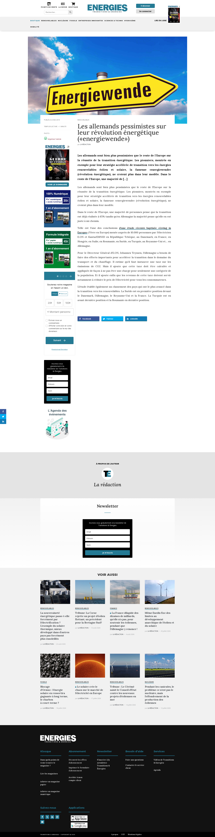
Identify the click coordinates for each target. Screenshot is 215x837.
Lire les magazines (49, 773)
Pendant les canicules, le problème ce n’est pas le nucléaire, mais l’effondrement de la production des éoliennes (159, 694)
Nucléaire (63, 21)
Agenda (157, 770)
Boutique (35, 21)
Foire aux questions (134, 760)
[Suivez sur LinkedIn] (52, 817)
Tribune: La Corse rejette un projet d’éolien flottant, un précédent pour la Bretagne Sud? (90, 617)
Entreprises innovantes (91, 21)
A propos (114, 834)
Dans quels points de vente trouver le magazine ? (49, 763)
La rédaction (85, 144)
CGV (123, 834)
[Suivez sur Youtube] (42, 822)
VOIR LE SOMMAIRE (57, 184)
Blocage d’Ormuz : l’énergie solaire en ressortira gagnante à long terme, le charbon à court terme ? (54, 694)
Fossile (73, 21)
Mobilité (34, 27)
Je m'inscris (57, 398)
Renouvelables (49, 21)
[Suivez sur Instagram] (57, 817)
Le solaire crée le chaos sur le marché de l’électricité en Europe (89, 690)
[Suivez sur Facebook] (42, 817)
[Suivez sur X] (47, 817)
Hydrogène (129, 21)
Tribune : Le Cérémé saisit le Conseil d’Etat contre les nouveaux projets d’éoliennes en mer (123, 693)
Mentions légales (135, 834)
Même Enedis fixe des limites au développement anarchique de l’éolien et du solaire (159, 619)
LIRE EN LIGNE (161, 20)
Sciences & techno (113, 21)
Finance (113, 608)
